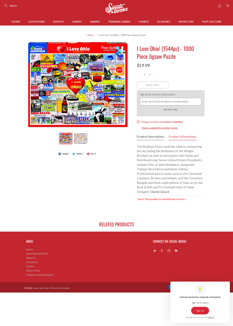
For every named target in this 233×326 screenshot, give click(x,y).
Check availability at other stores (159, 127)
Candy (77, 21)
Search (29, 249)
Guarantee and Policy (37, 253)
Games (95, 21)
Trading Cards (119, 21)
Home (16, 21)
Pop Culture (211, 21)
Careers (30, 266)
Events (58, 21)
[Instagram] (169, 251)
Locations (37, 21)
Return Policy (33, 270)
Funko (144, 21)
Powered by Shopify (60, 288)
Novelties (186, 21)
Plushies (163, 21)
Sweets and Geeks (40, 288)
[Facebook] (162, 251)
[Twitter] (154, 251)
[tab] (151, 137)
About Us (31, 258)
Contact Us (32, 262)
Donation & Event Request (40, 274)
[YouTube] (176, 251)
